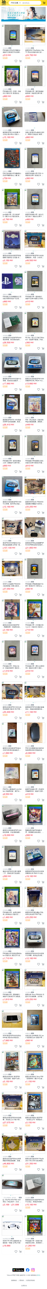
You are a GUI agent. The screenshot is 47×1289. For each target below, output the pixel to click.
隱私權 (21, 1280)
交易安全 (24, 1285)
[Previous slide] (3, 34)
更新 (38, 1275)
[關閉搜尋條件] (20, 3)
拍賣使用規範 (30, 1280)
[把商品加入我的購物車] (20, 61)
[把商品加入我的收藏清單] (16, 61)
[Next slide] (21, 34)
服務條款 (14, 1280)
